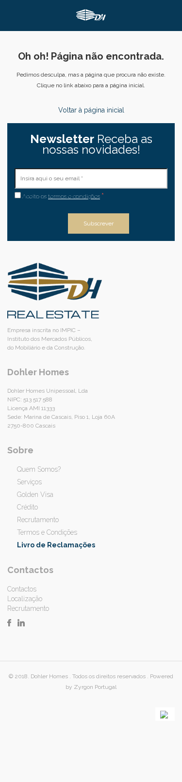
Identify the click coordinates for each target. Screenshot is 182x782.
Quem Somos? (39, 469)
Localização (24, 599)
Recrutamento (38, 520)
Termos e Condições (47, 532)
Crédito (27, 507)
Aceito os (62, 196)
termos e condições (74, 196)
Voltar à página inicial (91, 110)
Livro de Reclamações (56, 545)
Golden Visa (35, 494)
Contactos (21, 589)
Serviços (29, 482)
